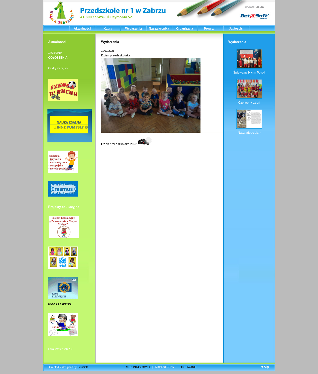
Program (210, 28)
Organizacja (184, 28)
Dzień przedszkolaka (115, 55)
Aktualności (82, 28)
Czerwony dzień (249, 102)
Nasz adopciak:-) (249, 132)
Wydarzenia (133, 28)
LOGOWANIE (188, 367)
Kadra (108, 28)
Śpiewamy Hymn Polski (249, 72)
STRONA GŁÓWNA (138, 367)
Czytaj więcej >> (58, 68)
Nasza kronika (159, 28)
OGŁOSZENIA (58, 57)
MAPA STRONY (164, 367)
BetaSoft (83, 367)
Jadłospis (236, 28)
